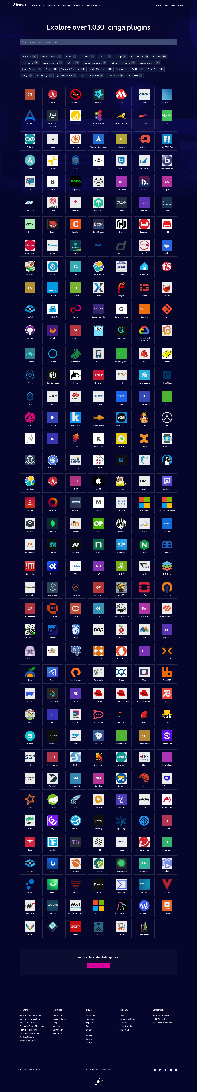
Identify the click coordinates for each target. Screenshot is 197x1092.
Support (89, 1022)
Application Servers (50, 56)
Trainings (90, 1019)
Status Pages (155, 69)
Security (51, 69)
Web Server (134, 75)
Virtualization (115, 75)
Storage (26, 75)
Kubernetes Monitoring (29, 1033)
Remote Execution (30, 69)
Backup (70, 56)
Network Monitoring (28, 1030)
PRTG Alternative (160, 1019)
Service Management (100, 69)
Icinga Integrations (28, 1041)
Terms (38, 1069)
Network (72, 63)
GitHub (89, 1042)
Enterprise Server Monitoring (32, 1026)
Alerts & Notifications (29, 1037)
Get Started (58, 1015)
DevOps (121, 56)
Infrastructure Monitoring (30, 1015)
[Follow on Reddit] (155, 1070)
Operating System (149, 63)
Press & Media (125, 1026)
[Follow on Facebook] (165, 1070)
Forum (89, 1039)
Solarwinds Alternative (162, 1022)
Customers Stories (127, 1019)
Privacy (30, 1069)
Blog (55, 1022)
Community (58, 1030)
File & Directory (139, 56)
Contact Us (124, 1030)
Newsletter (57, 1033)
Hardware (159, 56)
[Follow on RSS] (176, 1070)
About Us (123, 1015)
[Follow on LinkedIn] (160, 1070)
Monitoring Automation (30, 1019)
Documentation (59, 1019)
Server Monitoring (27, 1022)
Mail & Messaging (52, 63)
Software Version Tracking (129, 69)
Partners (123, 1022)
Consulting (90, 1015)
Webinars (57, 1026)
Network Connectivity (94, 63)
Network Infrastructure (122, 63)
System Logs (44, 75)
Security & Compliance (72, 69)
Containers (87, 56)
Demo (88, 1030)
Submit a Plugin (98, 966)
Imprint (23, 1069)
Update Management (92, 75)
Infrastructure (29, 63)
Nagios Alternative (161, 1015)
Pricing (89, 1026)
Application (28, 56)
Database (104, 56)
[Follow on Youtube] (171, 1070)
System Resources (65, 75)
